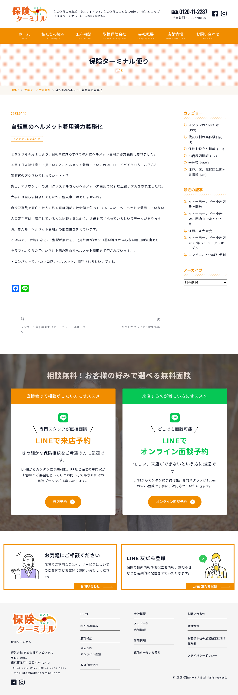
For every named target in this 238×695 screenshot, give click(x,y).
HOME (84, 614)
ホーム (24, 36)
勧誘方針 (193, 626)
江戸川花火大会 (200, 231)
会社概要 (146, 36)
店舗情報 (175, 36)
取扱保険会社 (114, 36)
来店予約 (60, 502)
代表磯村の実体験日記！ (207, 137)
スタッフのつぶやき (28, 138)
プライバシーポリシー (202, 655)
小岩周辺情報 (198, 156)
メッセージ (141, 623)
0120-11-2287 (193, 11)
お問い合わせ (208, 36)
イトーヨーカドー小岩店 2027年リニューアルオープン (208, 243)
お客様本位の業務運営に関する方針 (207, 641)
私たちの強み (53, 36)
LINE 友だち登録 (205, 586)
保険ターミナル (193, 677)
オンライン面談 (90, 654)
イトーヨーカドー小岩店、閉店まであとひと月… (205, 219)
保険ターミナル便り (147, 652)
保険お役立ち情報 (202, 149)
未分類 (193, 163)
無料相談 (84, 36)
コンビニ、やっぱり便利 (207, 255)
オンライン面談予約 (171, 502)
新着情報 (140, 640)
